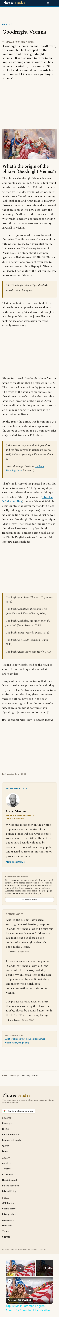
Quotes (5, 1145)
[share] (48, 1280)
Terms (5, 1231)
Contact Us (7, 1174)
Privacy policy (9, 1214)
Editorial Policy (9, 1191)
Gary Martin (16, 811)
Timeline (6, 1168)
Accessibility (8, 1220)
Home (4, 1075)
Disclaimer (7, 1225)
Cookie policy (8, 1208)
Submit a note (29, 899)
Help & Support (9, 1180)
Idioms (5, 1129)
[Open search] (48, 3)
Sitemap (6, 1237)
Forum (5, 1151)
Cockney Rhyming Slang (17, 1042)
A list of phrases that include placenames (25, 1039)
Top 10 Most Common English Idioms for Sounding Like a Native (29, 1281)
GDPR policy (8, 1203)
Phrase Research (10, 1185)
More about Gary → (16, 862)
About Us (6, 1163)
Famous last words (11, 1140)
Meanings (14, 1075)
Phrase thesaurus (10, 1134)
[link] (10, 1281)
